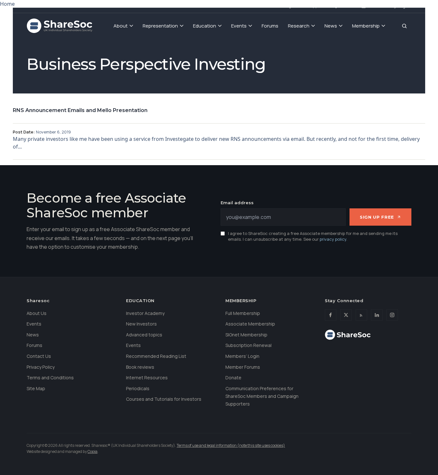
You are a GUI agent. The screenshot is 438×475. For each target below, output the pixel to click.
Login (403, 6)
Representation (160, 25)
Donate (347, 6)
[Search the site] (404, 26)
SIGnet (300, 6)
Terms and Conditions (50, 377)
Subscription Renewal (248, 345)
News (330, 25)
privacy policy (333, 239)
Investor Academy (145, 313)
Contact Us (39, 356)
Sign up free (377, 217)
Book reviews (140, 367)
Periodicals (137, 388)
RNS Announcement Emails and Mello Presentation (80, 110)
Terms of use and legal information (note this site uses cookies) (231, 445)
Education (204, 25)
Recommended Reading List (156, 356)
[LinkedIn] (377, 315)
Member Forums (242, 367)
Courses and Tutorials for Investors (163, 399)
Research (298, 25)
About (121, 25)
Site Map (36, 388)
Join (323, 6)
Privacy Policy (41, 367)
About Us (36, 313)
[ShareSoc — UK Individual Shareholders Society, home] (59, 26)
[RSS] (361, 315)
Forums (270, 25)
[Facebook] (330, 315)
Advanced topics (144, 335)
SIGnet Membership (246, 335)
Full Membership (242, 313)
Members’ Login (242, 356)
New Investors (141, 324)
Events (239, 25)
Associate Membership (250, 324)
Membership (366, 25)
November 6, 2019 (53, 132)
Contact (376, 6)
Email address (237, 202)
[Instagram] (392, 315)
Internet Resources (147, 377)
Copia (92, 451)
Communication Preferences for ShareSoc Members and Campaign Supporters (262, 396)
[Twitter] (346, 315)
